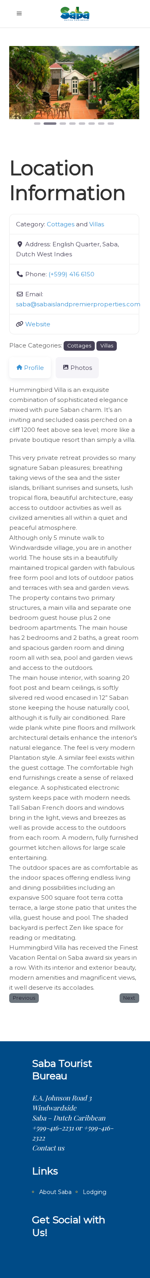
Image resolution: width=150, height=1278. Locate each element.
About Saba (55, 1192)
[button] (19, 86)
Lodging (94, 1192)
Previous (24, 998)
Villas (96, 224)
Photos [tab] (81, 367)
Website (37, 324)
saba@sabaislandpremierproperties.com (78, 304)
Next (129, 998)
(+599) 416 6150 (71, 274)
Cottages (60, 224)
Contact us (48, 1147)
